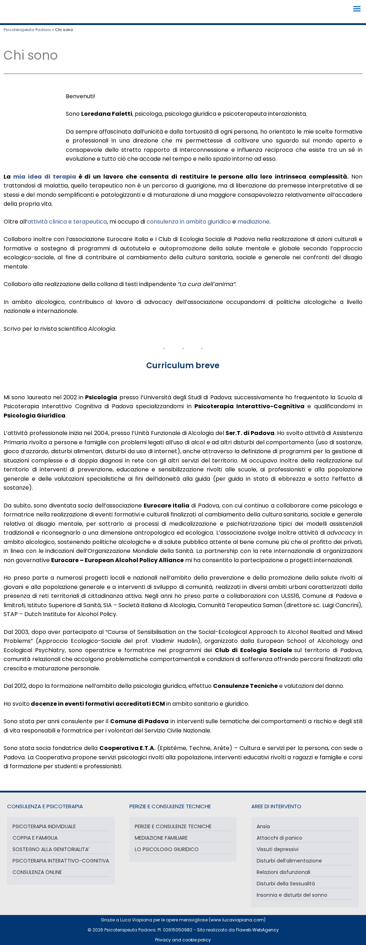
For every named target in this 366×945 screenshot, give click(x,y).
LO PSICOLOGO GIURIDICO (167, 849)
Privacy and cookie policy (183, 940)
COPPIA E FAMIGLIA (35, 837)
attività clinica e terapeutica (67, 222)
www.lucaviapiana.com (237, 920)
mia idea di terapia (44, 176)
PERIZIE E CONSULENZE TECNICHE (173, 826)
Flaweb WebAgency (257, 930)
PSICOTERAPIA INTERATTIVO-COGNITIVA (61, 860)
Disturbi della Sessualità (286, 883)
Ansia (263, 826)
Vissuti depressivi (277, 849)
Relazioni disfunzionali (283, 872)
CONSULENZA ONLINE (37, 872)
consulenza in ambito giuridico (189, 222)
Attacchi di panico (279, 837)
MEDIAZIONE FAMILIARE (161, 837)
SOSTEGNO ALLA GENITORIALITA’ (51, 849)
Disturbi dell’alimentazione (289, 860)
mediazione (253, 222)
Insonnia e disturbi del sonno (292, 895)
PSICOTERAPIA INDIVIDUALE (44, 826)
